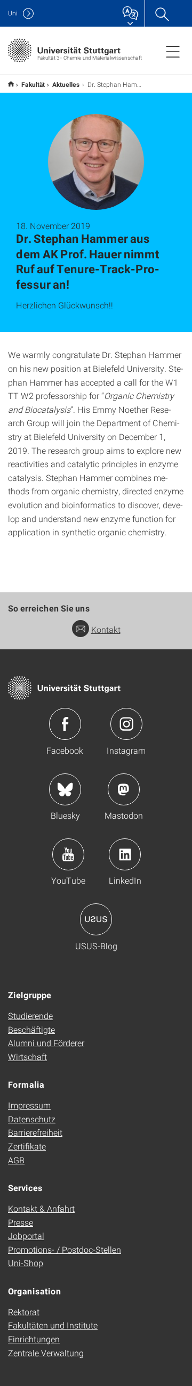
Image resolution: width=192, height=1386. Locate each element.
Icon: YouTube (68, 854)
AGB (16, 1159)
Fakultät (33, 84)
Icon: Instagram (126, 724)
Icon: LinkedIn (125, 854)
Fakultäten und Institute (53, 1325)
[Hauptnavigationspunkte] (173, 51)
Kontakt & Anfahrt (41, 1208)
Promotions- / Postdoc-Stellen (64, 1249)
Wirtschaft (27, 1056)
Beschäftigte (31, 1029)
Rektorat (23, 1311)
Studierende (30, 1015)
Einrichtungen (34, 1338)
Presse (20, 1222)
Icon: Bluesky (65, 789)
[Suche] (161, 13)
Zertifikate (27, 1146)
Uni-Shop (25, 1262)
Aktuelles (66, 84)
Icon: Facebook (65, 724)
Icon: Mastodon (124, 789)
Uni (13, 13)
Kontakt (106, 629)
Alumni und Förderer (46, 1042)
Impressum (29, 1105)
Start (11, 84)
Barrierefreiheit (35, 1132)
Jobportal (26, 1235)
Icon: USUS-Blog (96, 919)
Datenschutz (31, 1118)
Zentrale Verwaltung (46, 1352)
